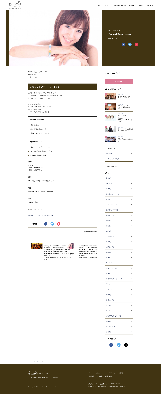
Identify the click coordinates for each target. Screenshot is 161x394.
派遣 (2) (108, 332)
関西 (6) (108, 226)
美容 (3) (108, 321)
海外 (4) (108, 257)
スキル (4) (109, 289)
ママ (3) (108, 305)
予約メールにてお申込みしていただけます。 (41, 215)
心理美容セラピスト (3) (113, 316)
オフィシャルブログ (112, 159)
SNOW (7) (109, 183)
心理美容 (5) (110, 247)
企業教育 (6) (110, 215)
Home (27, 361)
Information (92, 379)
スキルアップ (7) (111, 204)
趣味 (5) (108, 252)
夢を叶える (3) (110, 326)
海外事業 (121, 373)
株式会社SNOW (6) (112, 210)
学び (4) (108, 273)
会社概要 (99, 376)
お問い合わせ (108, 376)
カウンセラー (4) (111, 268)
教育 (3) (108, 295)
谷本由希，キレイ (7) (112, 194)
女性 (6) (108, 220)
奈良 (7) (108, 189)
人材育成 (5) (110, 236)
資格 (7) (108, 199)
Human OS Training (110, 373)
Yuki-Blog (109, 154)
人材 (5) (108, 231)
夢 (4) (108, 284)
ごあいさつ (99, 373)
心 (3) (108, 311)
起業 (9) (108, 178)
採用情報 (91, 376)
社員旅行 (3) (110, 300)
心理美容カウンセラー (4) (114, 279)
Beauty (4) (109, 263)
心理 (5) (108, 242)
